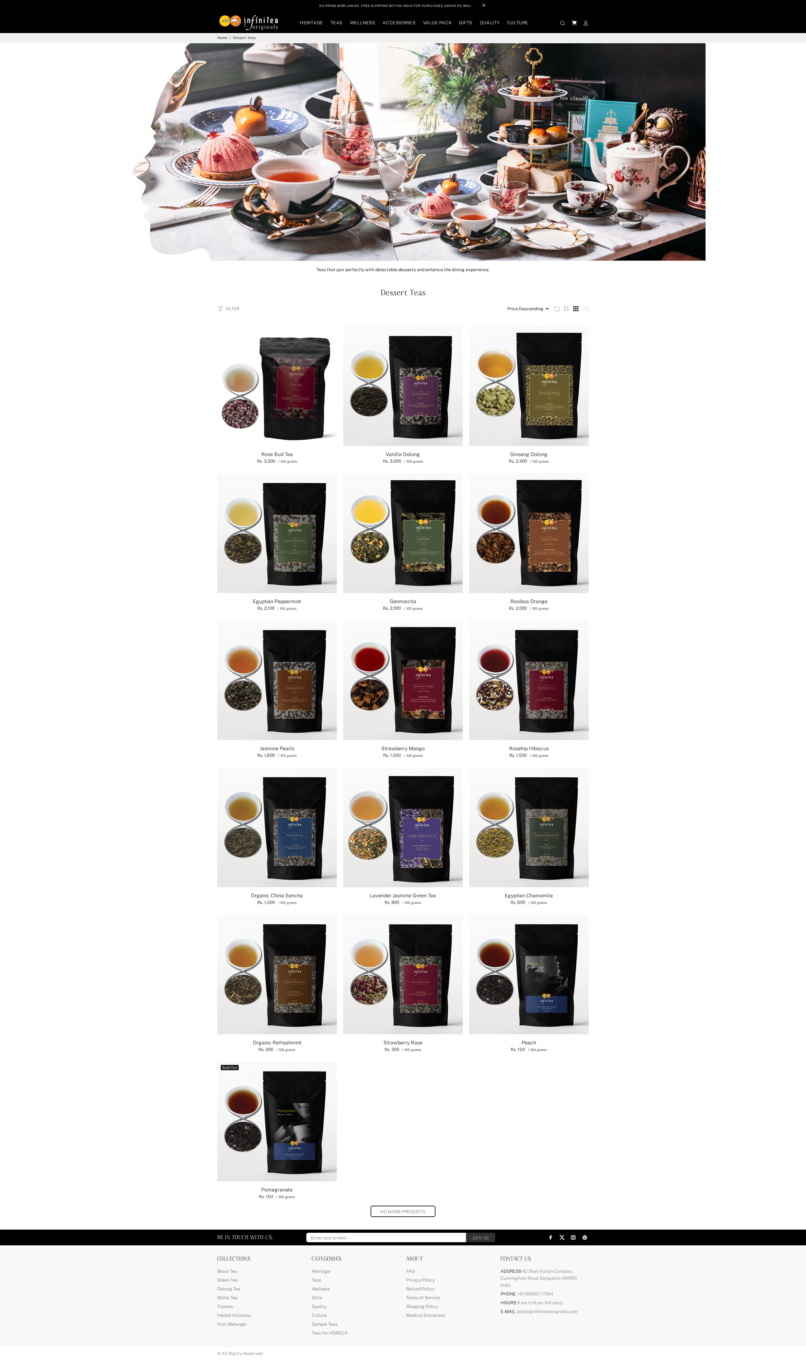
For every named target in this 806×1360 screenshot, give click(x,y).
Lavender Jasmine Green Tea (403, 896)
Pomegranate (276, 1190)
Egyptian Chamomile (529, 896)
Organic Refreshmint (277, 1043)
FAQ (410, 1271)
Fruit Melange (231, 1324)
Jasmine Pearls (277, 748)
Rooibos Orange (529, 601)
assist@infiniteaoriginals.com (547, 1311)
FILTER (232, 308)
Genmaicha (403, 601)
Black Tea (227, 1271)
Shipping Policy (422, 1306)
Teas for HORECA (330, 1332)
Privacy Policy (420, 1280)
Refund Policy (420, 1288)
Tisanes (225, 1306)
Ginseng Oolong (529, 454)
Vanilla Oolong (403, 454)
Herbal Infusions (234, 1315)
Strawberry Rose (403, 1043)
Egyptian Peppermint (277, 601)
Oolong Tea (228, 1288)
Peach (529, 1043)
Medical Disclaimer (426, 1315)
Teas (316, 1280)
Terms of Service (423, 1297)
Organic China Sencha (277, 896)
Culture (319, 1315)
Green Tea (227, 1280)
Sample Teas (325, 1324)
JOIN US (480, 1237)
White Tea (227, 1297)
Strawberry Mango (403, 748)
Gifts (317, 1297)
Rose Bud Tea (277, 454)
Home (222, 38)
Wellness (321, 1288)
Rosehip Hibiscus (529, 748)
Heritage (321, 1271)
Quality (319, 1306)
